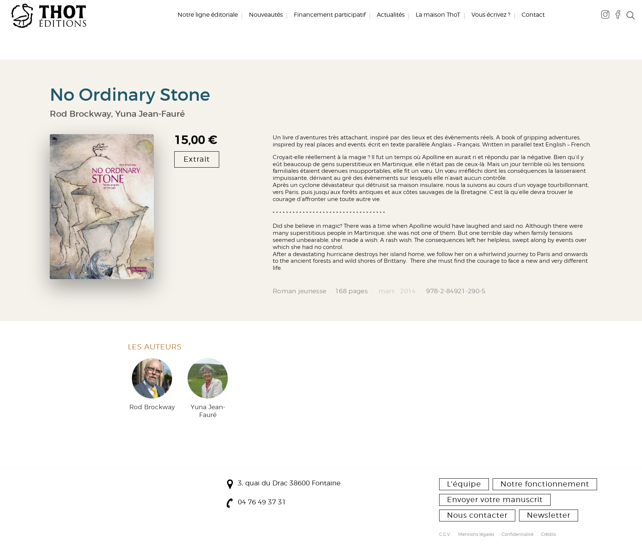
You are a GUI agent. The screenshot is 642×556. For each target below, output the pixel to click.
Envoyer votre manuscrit (495, 499)
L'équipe (464, 483)
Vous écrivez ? (490, 15)
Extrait (197, 159)
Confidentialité (518, 535)
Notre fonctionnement (544, 483)
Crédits (548, 535)
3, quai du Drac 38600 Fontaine (289, 483)
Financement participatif (330, 15)
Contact (533, 15)
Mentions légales (476, 535)
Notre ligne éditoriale (208, 15)
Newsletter (548, 515)
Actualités (391, 15)
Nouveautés (266, 15)
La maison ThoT (438, 15)
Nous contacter (477, 515)
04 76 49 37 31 (262, 502)
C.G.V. (445, 535)
